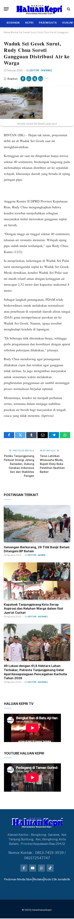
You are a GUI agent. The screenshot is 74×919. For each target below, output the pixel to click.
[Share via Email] (40, 78)
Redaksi (38, 879)
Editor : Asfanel (41, 70)
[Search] (68, 9)
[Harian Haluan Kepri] (38, 9)
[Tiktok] (50, 867)
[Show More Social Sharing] (46, 78)
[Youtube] (32, 867)
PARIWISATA (48, 22)
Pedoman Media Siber (18, 879)
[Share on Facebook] (22, 78)
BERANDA (13, 22)
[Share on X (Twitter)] (34, 78)
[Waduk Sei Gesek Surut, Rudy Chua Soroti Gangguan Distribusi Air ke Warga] (21, 117)
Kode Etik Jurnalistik (57, 879)
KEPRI (29, 22)
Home (7, 32)
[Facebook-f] (23, 867)
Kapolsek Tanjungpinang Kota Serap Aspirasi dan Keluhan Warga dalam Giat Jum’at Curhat (33, 609)
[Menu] (6, 9)
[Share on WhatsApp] (28, 78)
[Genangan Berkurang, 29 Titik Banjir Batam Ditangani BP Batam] (37, 523)
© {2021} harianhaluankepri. (37, 909)
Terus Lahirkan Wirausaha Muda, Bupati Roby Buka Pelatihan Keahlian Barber (52, 463)
